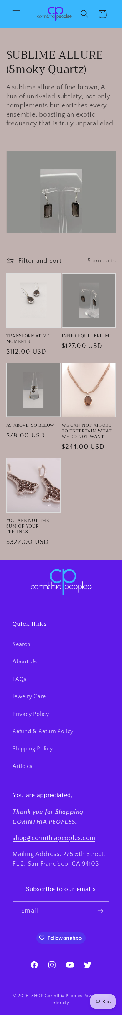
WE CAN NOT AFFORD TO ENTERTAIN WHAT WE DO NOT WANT (87, 431)
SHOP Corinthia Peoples (56, 995)
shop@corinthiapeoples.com (54, 838)
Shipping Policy (33, 749)
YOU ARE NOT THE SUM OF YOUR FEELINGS (27, 526)
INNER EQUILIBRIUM (85, 336)
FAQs (20, 679)
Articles (23, 766)
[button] (16, 14)
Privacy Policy (31, 714)
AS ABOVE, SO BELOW (30, 425)
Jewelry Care (29, 697)
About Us (25, 662)
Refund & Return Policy (43, 731)
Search (22, 644)
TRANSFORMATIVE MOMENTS (27, 338)
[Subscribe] (100, 910)
